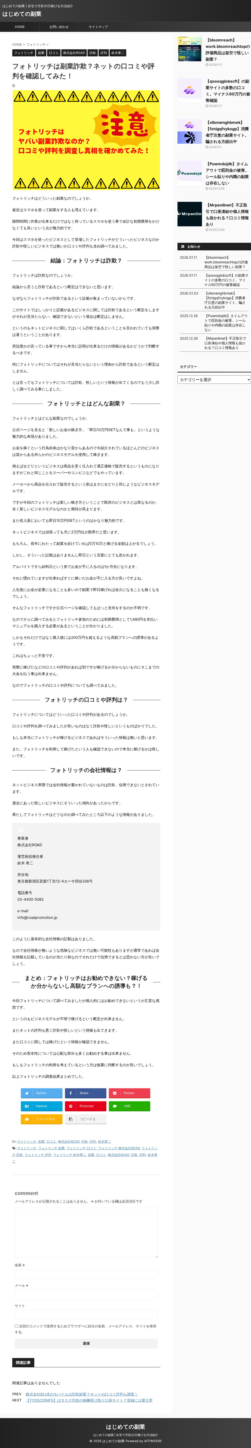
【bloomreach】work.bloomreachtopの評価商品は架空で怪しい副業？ (226, 262)
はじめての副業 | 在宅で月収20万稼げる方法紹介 (125, 1435)
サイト (20, 1306)
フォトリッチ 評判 (38, 1155)
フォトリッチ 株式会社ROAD (119, 1148)
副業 (41, 1141)
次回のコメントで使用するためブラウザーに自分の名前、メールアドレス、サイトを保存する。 (85, 1329)
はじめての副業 (21, 14)
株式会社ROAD (68, 1141)
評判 (93, 1141)
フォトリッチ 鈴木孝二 (69, 1155)
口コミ (51, 1141)
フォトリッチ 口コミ (81, 1148)
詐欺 (84, 1141)
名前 (20, 1265)
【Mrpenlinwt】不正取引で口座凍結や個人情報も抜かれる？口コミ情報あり (225, 343)
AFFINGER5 (153, 1441)
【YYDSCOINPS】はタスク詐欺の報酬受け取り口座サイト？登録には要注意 (89, 1400)
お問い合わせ (59, 27)
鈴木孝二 (104, 1141)
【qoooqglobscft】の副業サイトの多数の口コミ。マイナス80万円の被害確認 (226, 280)
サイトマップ (98, 27)
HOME (20, 27)
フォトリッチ (26, 1141)
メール (21, 1285)
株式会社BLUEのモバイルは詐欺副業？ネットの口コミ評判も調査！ (82, 1394)
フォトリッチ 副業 (51, 1148)
